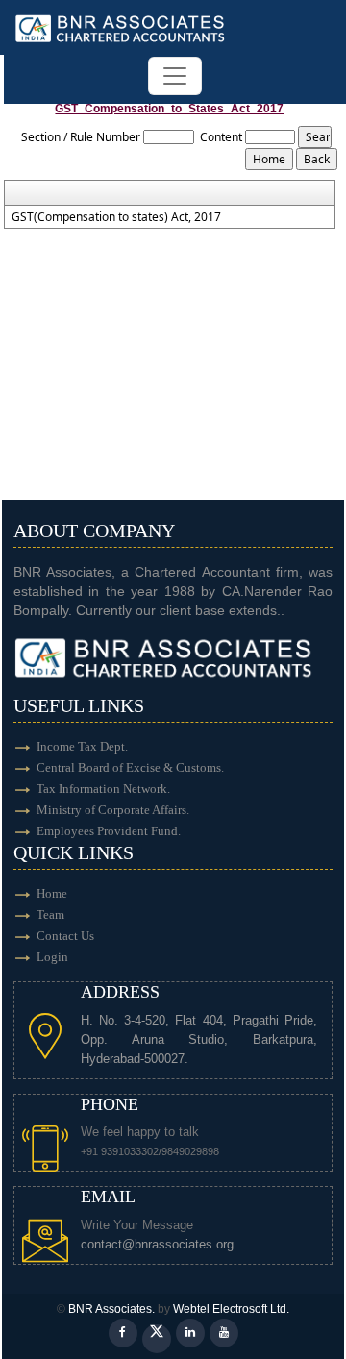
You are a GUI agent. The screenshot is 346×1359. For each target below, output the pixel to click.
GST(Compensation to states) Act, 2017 (116, 217)
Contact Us (65, 935)
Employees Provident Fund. (109, 831)
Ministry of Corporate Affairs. (113, 810)
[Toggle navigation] (175, 76)
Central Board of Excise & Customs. (130, 767)
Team (50, 914)
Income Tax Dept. (82, 746)
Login (52, 957)
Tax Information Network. (103, 788)
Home (52, 893)
